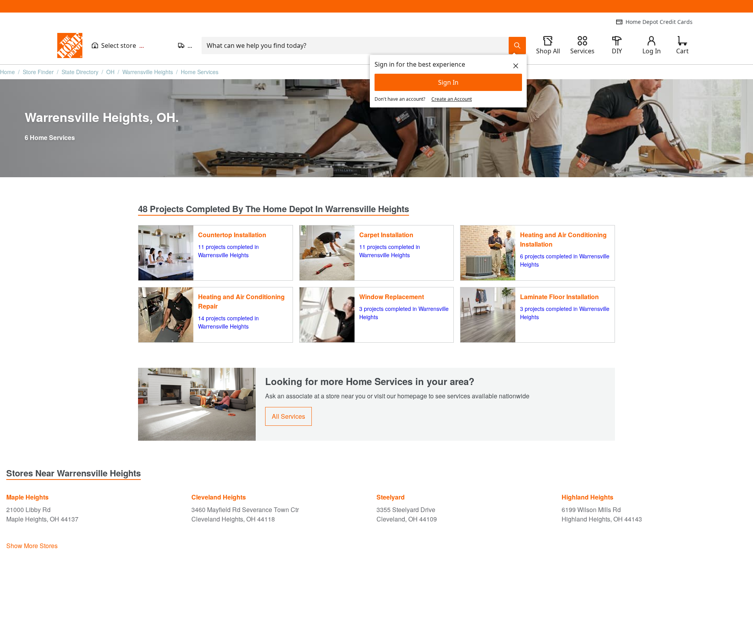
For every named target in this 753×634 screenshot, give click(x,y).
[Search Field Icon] (517, 45)
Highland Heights (587, 496)
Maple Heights (27, 496)
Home (7, 72)
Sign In (448, 82)
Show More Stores (32, 545)
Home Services (199, 72)
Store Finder (38, 72)
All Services (288, 416)
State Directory (80, 72)
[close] (515, 66)
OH (110, 72)
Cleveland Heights (218, 496)
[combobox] (355, 45)
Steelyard (390, 496)
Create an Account (451, 99)
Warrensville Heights (147, 72)
